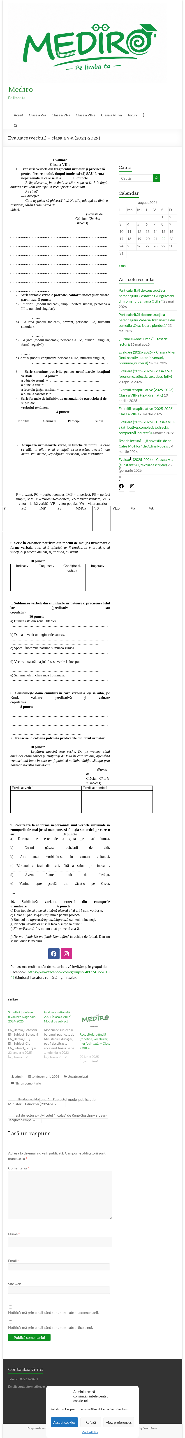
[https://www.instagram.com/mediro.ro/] (132, 487)
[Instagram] (66, 953)
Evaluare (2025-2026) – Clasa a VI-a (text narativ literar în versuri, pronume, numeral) (147, 357)
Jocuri (132, 115)
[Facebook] (54, 953)
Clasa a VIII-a (111, 115)
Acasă (18, 115)
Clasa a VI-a (61, 115)
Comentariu (18, 1168)
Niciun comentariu (28, 1083)
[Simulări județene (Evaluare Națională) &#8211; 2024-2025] (26, 1034)
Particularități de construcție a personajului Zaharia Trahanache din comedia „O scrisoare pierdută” (147, 319)
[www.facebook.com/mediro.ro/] (121, 487)
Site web (14, 1284)
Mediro (20, 89)
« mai (123, 265)
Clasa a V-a (37, 115)
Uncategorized (78, 1076)
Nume (14, 1234)
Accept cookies (64, 1422)
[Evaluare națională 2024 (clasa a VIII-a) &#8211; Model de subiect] (62, 1034)
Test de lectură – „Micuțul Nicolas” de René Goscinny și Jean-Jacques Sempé (58, 1117)
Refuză (91, 1422)
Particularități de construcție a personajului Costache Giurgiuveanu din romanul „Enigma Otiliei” (147, 295)
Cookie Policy (90, 1432)
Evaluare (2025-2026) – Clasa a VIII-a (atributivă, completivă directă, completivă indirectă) (147, 427)
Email (13, 1260)
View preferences (119, 1422)
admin (19, 1076)
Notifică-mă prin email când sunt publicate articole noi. (50, 1327)
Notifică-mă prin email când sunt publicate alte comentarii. (53, 1312)
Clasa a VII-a (85, 115)
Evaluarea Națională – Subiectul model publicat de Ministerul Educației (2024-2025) (51, 1101)
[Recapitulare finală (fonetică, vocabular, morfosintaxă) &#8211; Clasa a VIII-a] (95, 1019)
